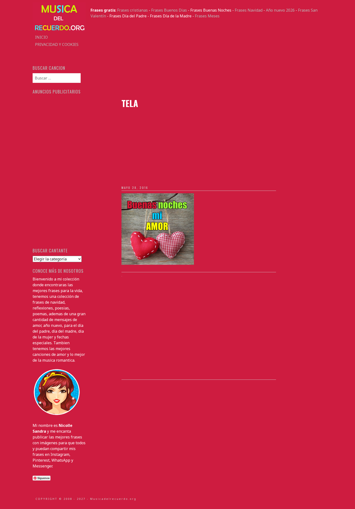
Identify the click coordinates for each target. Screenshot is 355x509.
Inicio (41, 37)
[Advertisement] (206, 58)
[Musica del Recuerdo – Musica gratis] (59, 30)
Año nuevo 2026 (280, 10)
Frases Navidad (249, 10)
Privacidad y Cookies (56, 44)
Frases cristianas (132, 10)
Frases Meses (207, 16)
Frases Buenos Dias (169, 10)
